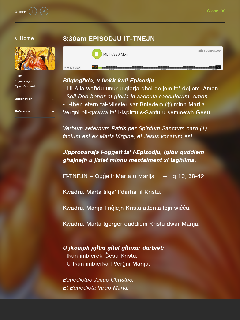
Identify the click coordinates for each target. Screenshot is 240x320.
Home (26, 38)
